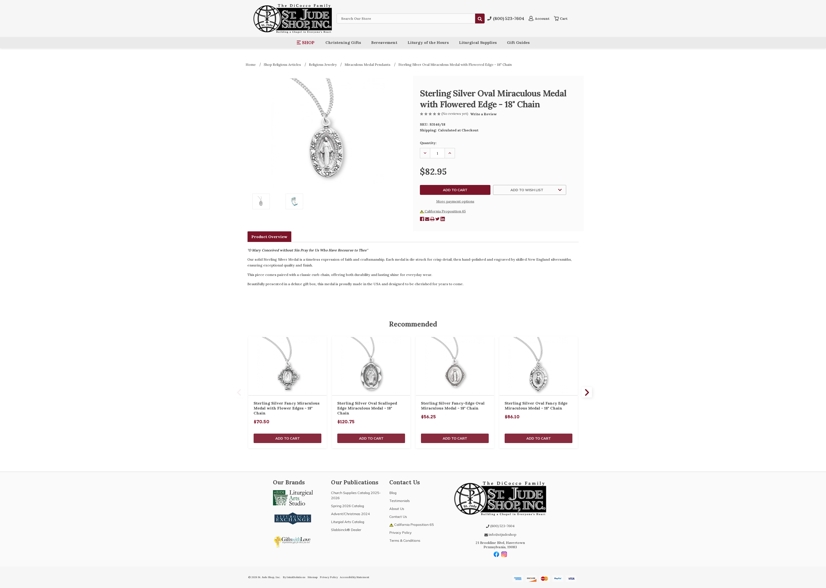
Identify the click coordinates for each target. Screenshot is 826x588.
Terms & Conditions (404, 540)
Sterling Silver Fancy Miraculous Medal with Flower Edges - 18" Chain (286, 408)
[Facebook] (422, 218)
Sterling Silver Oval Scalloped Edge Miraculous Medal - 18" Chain (367, 408)
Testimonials (399, 501)
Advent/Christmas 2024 (350, 514)
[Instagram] (504, 554)
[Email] (427, 218)
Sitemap (313, 577)
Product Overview (269, 236)
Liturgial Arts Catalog (347, 522)
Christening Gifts (343, 42)
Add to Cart (287, 438)
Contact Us (398, 516)
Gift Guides (518, 42)
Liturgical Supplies (478, 42)
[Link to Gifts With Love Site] (293, 541)
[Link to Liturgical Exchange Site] (293, 518)
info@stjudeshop (502, 534)
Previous (239, 392)
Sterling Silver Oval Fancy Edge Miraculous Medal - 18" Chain (536, 406)
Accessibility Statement (354, 577)
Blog (392, 493)
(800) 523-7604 (502, 526)
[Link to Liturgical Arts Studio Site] (293, 497)
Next (587, 392)
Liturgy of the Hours (428, 42)
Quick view (287, 366)
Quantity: (428, 143)
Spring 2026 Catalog (347, 506)
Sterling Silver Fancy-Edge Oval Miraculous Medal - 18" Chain (453, 406)
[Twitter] (437, 218)
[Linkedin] (443, 218)
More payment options (455, 201)
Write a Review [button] (483, 114)
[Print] (432, 218)
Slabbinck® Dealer (346, 530)
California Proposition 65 (445, 211)
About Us (396, 508)
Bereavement (384, 42)
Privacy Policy (400, 532)
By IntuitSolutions (294, 577)
